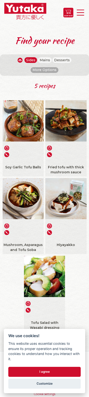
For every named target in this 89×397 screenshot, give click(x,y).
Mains (45, 60)
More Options (44, 70)
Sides (30, 60)
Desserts (62, 60)
